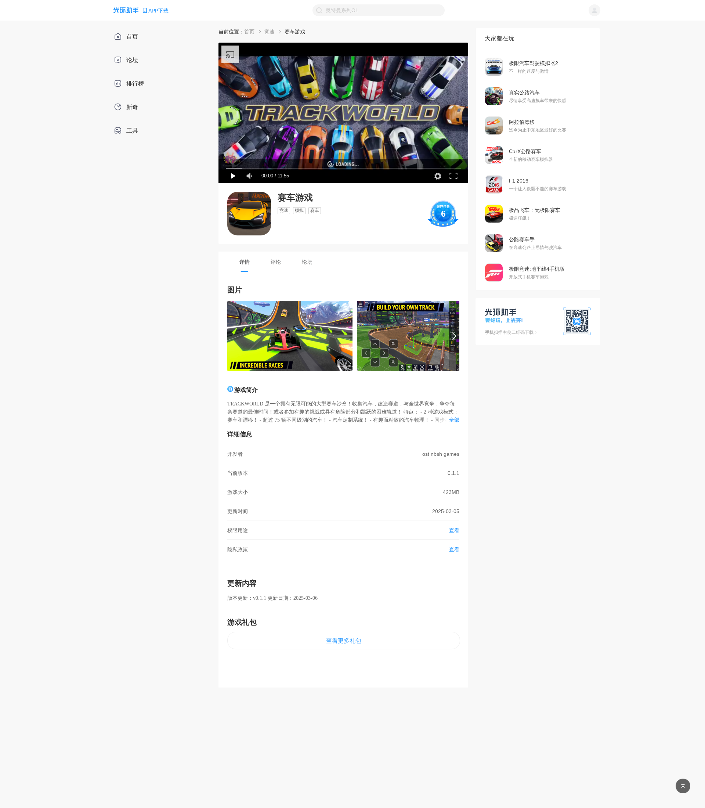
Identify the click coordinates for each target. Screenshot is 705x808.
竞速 (269, 32)
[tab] (244, 262)
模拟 (299, 210)
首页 (249, 32)
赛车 (314, 210)
